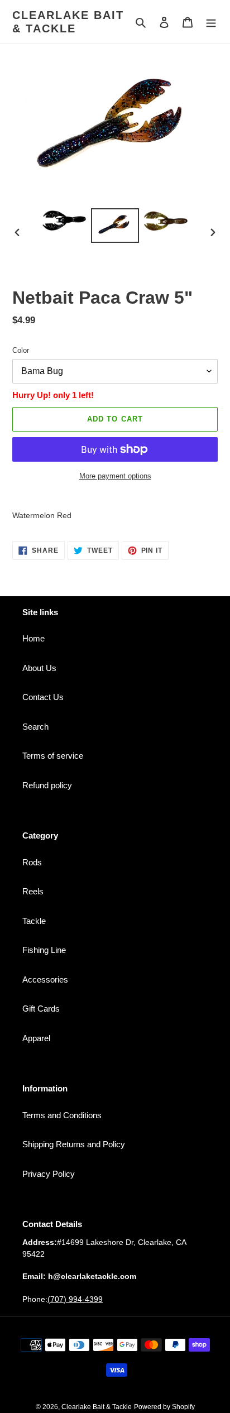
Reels (33, 891)
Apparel (36, 1038)
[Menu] (211, 22)
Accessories (45, 979)
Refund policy (47, 785)
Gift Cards (41, 1008)
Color (20, 350)
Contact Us (43, 697)
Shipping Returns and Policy (73, 1144)
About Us (39, 668)
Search (35, 726)
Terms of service (52, 755)
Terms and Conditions (62, 1115)
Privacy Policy (48, 1174)
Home (33, 638)
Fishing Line (44, 950)
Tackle (34, 921)
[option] (64, 220)
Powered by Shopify (164, 1407)
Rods (32, 862)
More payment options (115, 476)
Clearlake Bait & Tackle (68, 22)
